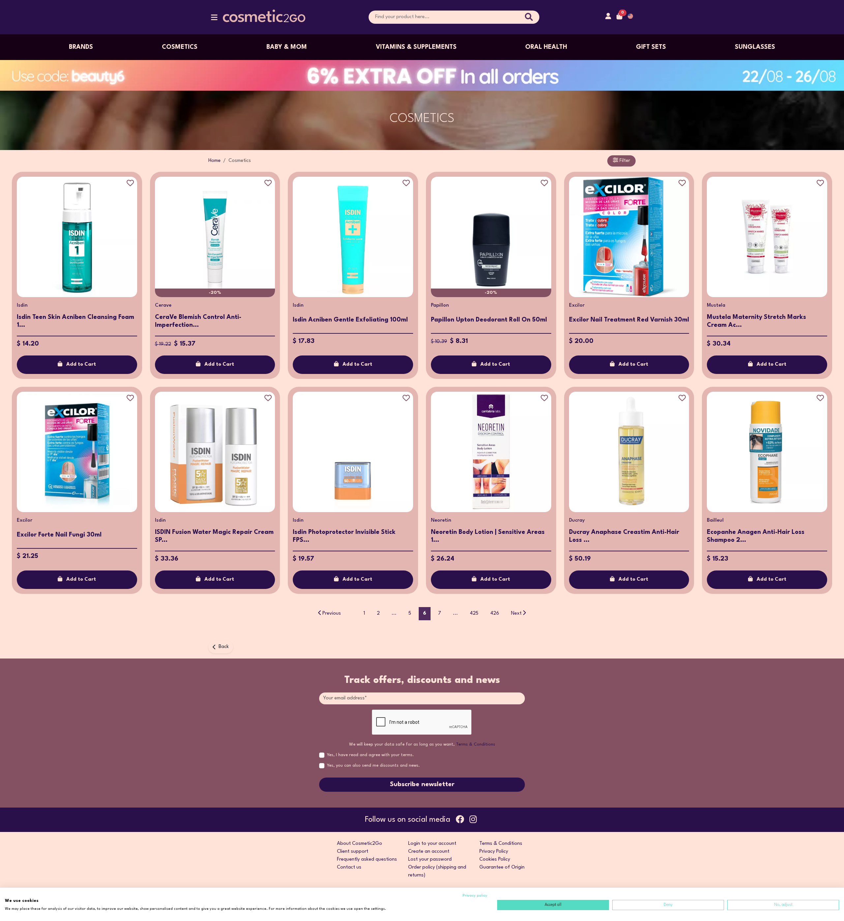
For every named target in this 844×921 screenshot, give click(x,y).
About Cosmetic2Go (359, 843)
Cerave (163, 305)
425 (474, 613)
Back (224, 646)
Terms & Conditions (475, 744)
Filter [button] (624, 160)
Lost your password (430, 859)
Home (214, 160)
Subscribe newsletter (422, 784)
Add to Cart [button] (81, 364)
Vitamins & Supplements (416, 47)
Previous (331, 613)
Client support (352, 851)
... (394, 613)
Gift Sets (651, 47)
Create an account (428, 851)
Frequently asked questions (367, 859)
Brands (81, 47)
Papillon (440, 305)
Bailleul (715, 520)
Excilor (577, 305)
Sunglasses (755, 47)
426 (494, 613)
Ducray (577, 520)
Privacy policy (475, 896)
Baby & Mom (286, 47)
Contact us (349, 867)
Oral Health (546, 47)
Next (516, 613)
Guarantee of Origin (502, 867)
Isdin (22, 305)
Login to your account (432, 843)
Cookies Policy (494, 859)
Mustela (716, 305)
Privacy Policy (493, 851)
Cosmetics (179, 47)
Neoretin (441, 520)
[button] (214, 18)
